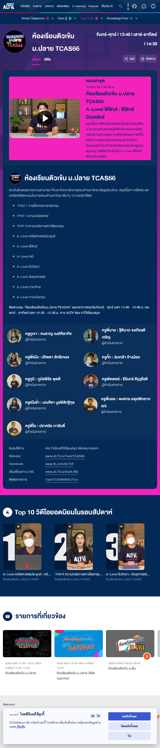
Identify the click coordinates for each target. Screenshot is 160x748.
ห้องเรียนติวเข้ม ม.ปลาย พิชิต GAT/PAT (76, 675)
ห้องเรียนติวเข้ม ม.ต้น (122, 668)
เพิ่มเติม (21, 726)
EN (92, 716)
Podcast (93, 6)
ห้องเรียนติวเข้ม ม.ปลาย (20, 673)
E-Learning (78, 6)
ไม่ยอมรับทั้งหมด (129, 726)
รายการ (37, 6)
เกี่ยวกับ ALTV (108, 6)
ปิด (129, 735)
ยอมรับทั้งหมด (129, 716)
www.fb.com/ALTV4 (59, 464)
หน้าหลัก (25, 6)
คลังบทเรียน (63, 6)
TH (98, 716)
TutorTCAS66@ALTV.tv (61, 479)
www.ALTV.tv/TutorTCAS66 (64, 456)
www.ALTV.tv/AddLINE (61, 472)
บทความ (49, 6)
